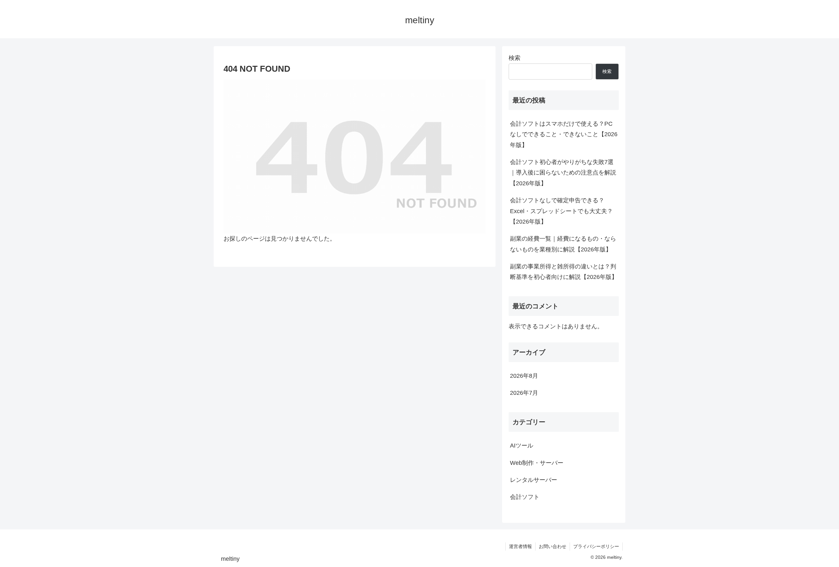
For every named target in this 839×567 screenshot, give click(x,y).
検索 (514, 58)
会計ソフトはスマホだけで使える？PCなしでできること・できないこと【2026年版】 (563, 134)
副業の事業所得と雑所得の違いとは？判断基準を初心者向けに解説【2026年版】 (563, 271)
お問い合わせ (552, 546)
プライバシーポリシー (596, 546)
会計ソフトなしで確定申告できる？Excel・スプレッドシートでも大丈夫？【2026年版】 (561, 211)
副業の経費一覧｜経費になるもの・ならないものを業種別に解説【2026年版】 (563, 243)
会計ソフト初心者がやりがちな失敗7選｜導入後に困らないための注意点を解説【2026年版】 (563, 173)
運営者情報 (520, 546)
